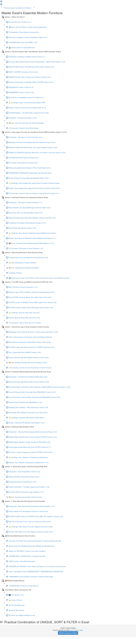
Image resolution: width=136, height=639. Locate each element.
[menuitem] (1, 5)
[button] (1, 2)
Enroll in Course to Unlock (68, 633)
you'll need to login (76, 630)
